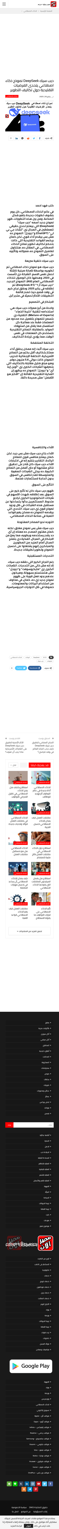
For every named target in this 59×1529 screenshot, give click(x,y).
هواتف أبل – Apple (41, 1416)
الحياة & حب (45, 1152)
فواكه (46, 1108)
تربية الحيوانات (44, 1203)
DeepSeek (36, 657)
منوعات (46, 1220)
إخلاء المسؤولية (40, 1511)
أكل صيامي (44, 1039)
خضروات (46, 1338)
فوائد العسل (44, 1344)
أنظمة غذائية (44, 1135)
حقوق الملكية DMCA (38, 1507)
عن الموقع (26, 1511)
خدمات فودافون (43, 1287)
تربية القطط (45, 1209)
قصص (46, 1113)
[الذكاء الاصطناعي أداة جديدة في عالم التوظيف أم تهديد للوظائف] (41, 777)
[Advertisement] (29, 46)
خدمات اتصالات (43, 1298)
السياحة (46, 1197)
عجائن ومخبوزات (43, 1090)
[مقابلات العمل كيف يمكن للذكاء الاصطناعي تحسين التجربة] (41, 808)
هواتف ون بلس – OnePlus (38, 1472)
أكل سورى (45, 1034)
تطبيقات (49, 661)
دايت (47, 1214)
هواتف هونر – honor (41, 1467)
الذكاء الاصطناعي (12, 96)
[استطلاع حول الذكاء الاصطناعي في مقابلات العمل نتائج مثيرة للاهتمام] (41, 838)
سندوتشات (45, 1068)
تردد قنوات (45, 1332)
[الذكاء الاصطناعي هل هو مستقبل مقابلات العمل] (18, 838)
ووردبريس (45, 1399)
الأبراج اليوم (45, 1304)
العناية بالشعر (44, 1175)
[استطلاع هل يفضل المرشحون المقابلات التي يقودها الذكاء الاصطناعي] (41, 868)
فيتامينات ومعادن (42, 1349)
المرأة (47, 1192)
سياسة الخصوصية (19, 1507)
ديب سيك (41, 661)
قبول (28, 1526)
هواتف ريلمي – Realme (39, 1433)
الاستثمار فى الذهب (41, 1264)
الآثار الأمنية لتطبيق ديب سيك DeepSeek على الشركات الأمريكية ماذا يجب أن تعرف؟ (16, 747)
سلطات (46, 1079)
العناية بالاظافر (44, 1163)
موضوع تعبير (44, 1226)
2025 (45, 657)
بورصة (47, 1315)
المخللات (46, 1056)
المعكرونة (45, 1062)
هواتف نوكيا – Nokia (41, 1455)
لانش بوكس (44, 1102)
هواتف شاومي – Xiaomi (39, 1444)
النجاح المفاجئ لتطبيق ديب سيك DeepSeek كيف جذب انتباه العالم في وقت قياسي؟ (43, 747)
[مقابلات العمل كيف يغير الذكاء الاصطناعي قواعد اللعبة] (18, 899)
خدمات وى (45, 1292)
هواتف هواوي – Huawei (39, 1461)
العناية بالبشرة (44, 1169)
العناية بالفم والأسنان (41, 1180)
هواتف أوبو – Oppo (41, 1421)
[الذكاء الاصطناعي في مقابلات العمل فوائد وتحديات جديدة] (18, 808)
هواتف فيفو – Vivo (41, 1450)
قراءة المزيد (16, 1526)
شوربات (46, 1085)
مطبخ (47, 1022)
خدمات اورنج (44, 1281)
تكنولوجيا (45, 1270)
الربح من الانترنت (43, 1258)
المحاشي (46, 1045)
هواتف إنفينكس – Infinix (39, 1427)
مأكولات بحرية (43, 1028)
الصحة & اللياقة (43, 1158)
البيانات (27, 657)
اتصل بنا (15, 1511)
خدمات (46, 1275)
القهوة (46, 1186)
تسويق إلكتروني (43, 1410)
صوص (46, 1073)
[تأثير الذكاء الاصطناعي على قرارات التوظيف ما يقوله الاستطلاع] (41, 899)
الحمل (47, 1146)
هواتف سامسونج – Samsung (37, 1438)
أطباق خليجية (44, 1051)
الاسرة (46, 1141)
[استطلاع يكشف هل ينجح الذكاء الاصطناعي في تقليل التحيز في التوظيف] (18, 777)
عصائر (47, 1096)
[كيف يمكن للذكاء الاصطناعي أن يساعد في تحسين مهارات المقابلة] (18, 868)
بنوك (47, 1309)
